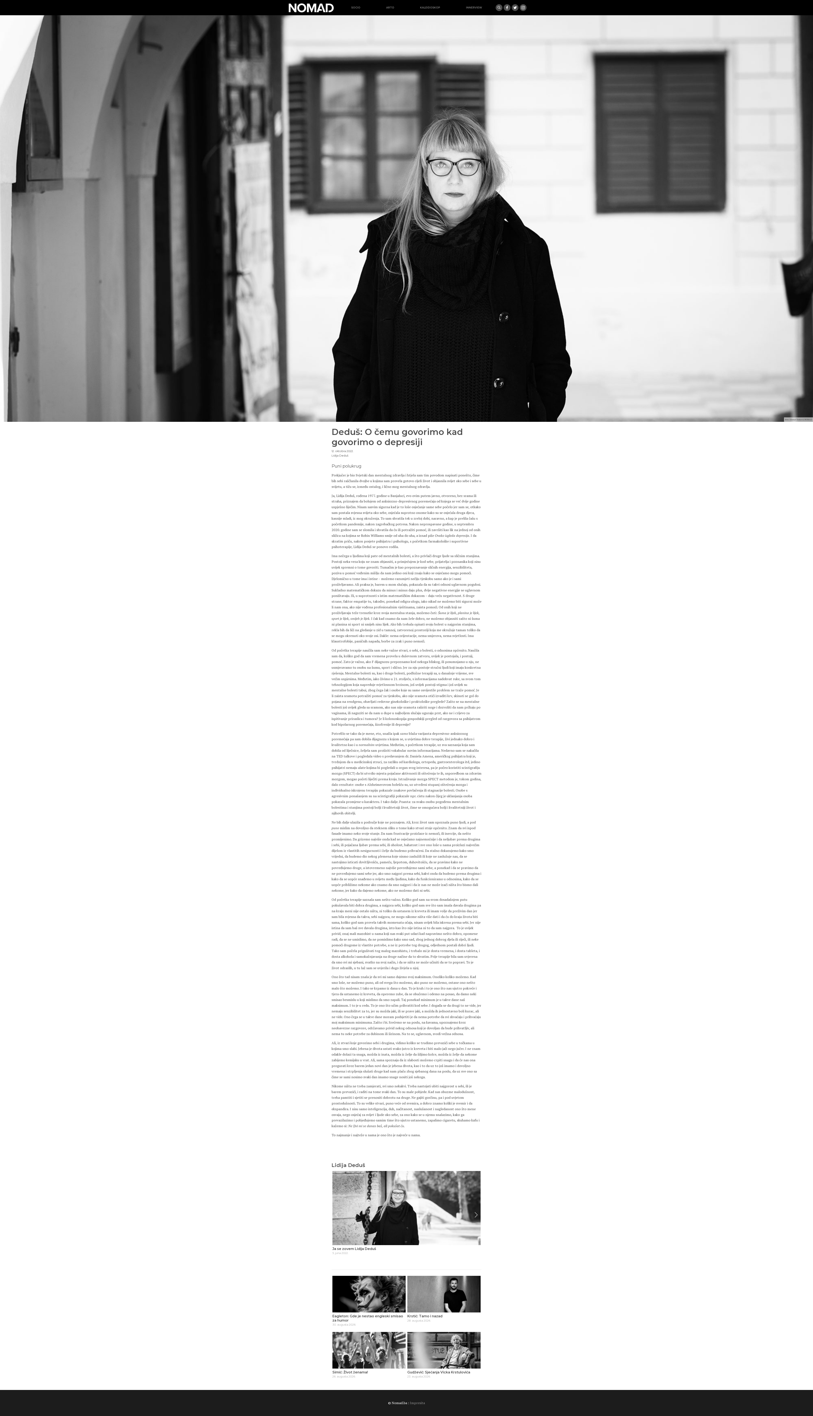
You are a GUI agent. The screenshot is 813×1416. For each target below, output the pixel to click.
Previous (337, 1215)
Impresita (417, 1403)
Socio (355, 7)
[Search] (499, 7)
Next (476, 1215)
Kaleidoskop (430, 7)
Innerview (474, 7)
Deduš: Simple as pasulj (352, 1249)
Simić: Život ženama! (350, 1372)
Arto (390, 7)
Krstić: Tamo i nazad (424, 1316)
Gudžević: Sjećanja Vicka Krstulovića (438, 1372)
